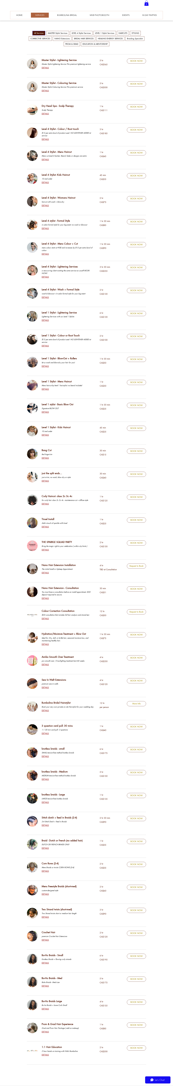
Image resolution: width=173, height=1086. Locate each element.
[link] (68, 60)
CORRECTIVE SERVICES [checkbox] (40, 38)
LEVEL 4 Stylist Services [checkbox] (81, 33)
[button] (146, 3)
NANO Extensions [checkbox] (62, 38)
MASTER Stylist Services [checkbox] (57, 33)
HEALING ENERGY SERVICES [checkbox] (110, 38)
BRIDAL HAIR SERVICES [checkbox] (84, 38)
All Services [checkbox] (39, 33)
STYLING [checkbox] (135, 33)
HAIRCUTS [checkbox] (123, 33)
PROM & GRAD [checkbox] (71, 44)
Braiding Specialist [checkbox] (135, 38)
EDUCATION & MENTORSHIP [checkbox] (95, 44)
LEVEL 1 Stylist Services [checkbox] (104, 33)
